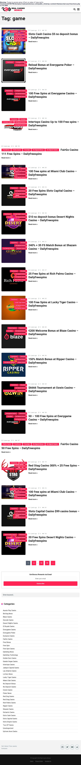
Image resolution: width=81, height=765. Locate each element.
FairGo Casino (17, 150)
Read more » (33, 41)
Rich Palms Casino (20, 279)
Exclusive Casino (9, 636)
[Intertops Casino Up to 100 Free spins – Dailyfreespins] (13, 127)
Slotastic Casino (8, 712)
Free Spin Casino (9, 649)
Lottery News (8, 674)
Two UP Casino (8, 725)
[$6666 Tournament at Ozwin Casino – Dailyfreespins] (13, 393)
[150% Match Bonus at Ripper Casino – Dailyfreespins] (13, 365)
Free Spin (23, 31)
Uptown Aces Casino (10, 731)
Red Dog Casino (8, 696)
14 (41, 563)
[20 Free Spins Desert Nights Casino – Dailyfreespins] (13, 543)
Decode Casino (8, 620)
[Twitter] (67, 747)
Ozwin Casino (21, 390)
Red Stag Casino (20, 468)
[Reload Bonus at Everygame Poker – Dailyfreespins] (13, 70)
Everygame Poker (20, 62)
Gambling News (8, 652)
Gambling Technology (10, 655)
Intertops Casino (7, 122)
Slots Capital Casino (19, 196)
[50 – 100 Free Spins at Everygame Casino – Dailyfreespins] (13, 422)
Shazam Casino (21, 248)
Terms (31, 761)
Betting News (8, 614)
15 (47, 563)
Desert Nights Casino (19, 214)
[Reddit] (77, 747)
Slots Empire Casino (10, 722)
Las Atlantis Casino (9, 671)
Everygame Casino (20, 90)
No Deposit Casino (20, 37)
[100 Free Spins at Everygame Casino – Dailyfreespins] (13, 99)
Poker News (7, 693)
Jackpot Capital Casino (11, 668)
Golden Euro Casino (9, 658)
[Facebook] (62, 747)
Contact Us (48, 761)
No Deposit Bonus (20, 34)
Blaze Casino (12, 328)
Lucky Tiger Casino (20, 302)
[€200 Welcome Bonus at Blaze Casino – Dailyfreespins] (13, 336)
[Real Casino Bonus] (13, 9)
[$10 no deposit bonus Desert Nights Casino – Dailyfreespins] (13, 222)
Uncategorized (8, 728)
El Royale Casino (8, 626)
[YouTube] (72, 747)
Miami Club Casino (20, 171)
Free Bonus (14, 31)
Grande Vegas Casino (10, 661)
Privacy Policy (39, 761)
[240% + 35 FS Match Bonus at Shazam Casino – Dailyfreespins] (13, 251)
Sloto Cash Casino (20, 40)
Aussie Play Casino (9, 610)
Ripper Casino (21, 362)
